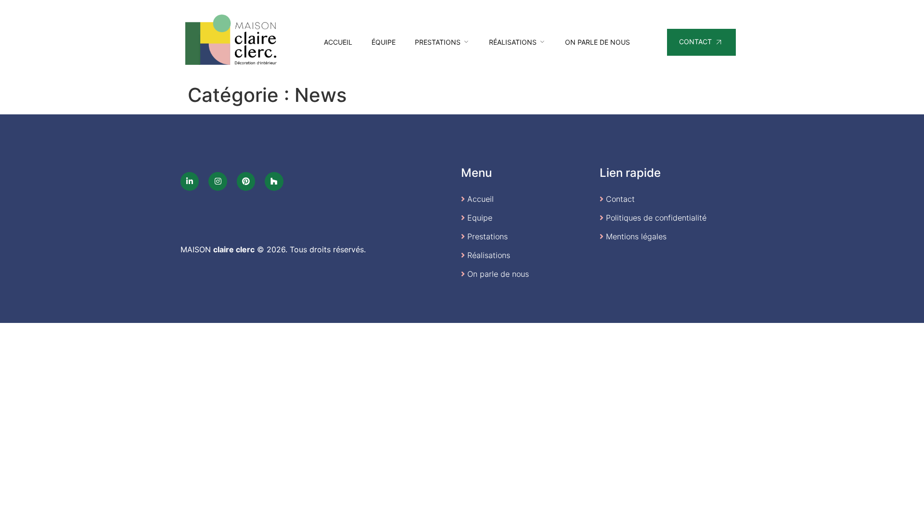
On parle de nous (597, 42)
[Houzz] (274, 181)
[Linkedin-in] (189, 181)
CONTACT (695, 41)
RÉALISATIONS (513, 42)
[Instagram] (217, 181)
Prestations (438, 42)
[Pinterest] (246, 181)
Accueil (338, 42)
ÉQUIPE (384, 42)
